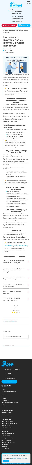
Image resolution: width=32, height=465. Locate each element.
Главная (3, 389)
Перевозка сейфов (6, 428)
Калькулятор (24, 25)
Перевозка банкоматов (8, 421)
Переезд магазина (6, 425)
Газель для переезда (7, 438)
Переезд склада (5, 431)
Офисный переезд (6, 412)
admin (9, 48)
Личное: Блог (17, 29)
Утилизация (4, 444)
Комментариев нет (9, 52)
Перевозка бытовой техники (9, 423)
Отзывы (3, 398)
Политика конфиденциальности (10, 402)
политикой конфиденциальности (19, 458)
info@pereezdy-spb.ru (9, 378)
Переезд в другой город (8, 442)
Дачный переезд (6, 415)
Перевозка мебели (6, 417)
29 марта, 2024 (8, 50)
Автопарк (4, 394)
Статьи (3, 404)
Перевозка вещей (6, 419)
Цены (3, 396)
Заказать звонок (10, 25)
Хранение (4, 446)
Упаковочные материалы (8, 391)
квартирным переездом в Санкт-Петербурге (16, 245)
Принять (6, 461)
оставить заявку (7, 382)
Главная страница (8, 29)
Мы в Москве (5, 449)
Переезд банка (5, 436)
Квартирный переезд (7, 410)
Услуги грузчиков (6, 440)
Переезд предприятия (7, 433)
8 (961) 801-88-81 (8, 376)
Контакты (4, 407)
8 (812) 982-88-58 (17, 17)
